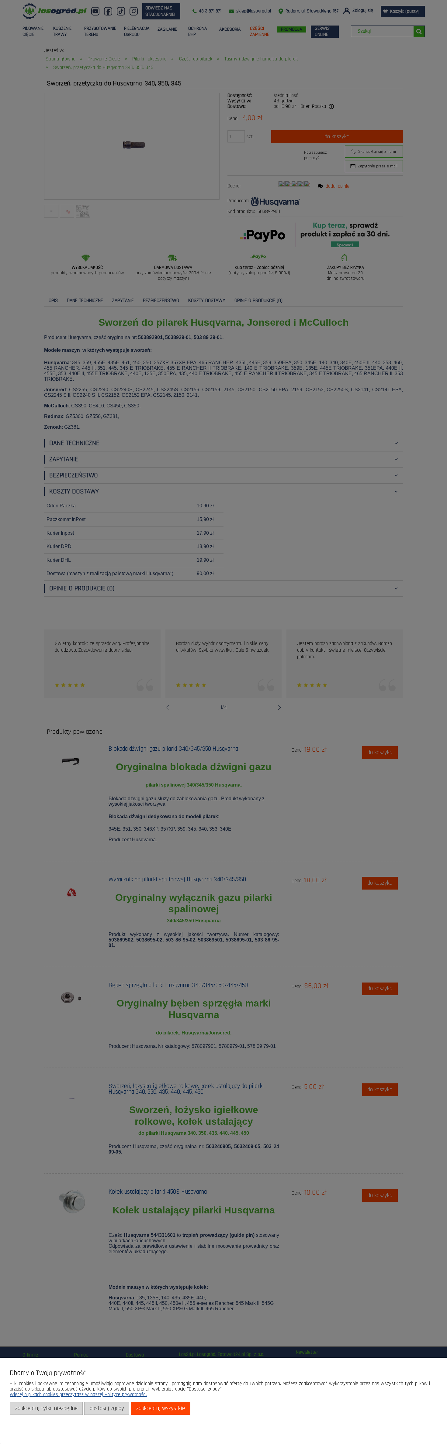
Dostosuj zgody (107, 1408)
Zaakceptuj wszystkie (160, 1408)
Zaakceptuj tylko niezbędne (46, 1408)
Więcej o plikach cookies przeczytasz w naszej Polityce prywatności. (78, 1394)
